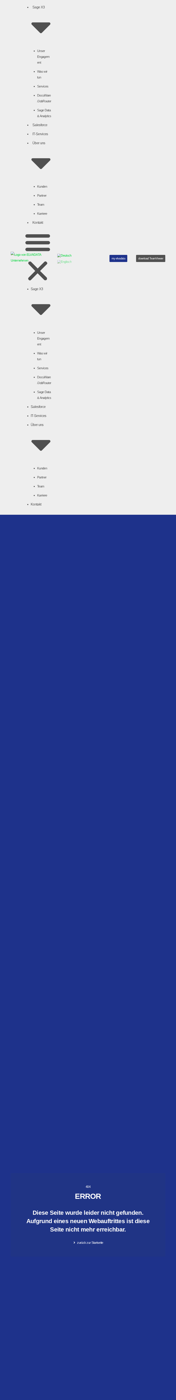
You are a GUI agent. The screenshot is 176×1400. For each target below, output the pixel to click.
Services (42, 86)
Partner (41, 195)
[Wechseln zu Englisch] (64, 262)
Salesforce (39, 125)
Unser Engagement (43, 56)
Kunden (42, 186)
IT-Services (40, 134)
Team (40, 204)
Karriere (42, 213)
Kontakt (37, 222)
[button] (37, 257)
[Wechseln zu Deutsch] (64, 256)
